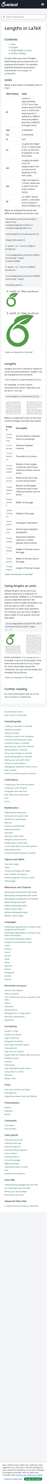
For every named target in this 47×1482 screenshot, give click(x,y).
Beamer (8, 1107)
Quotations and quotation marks (18, 942)
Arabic (7, 945)
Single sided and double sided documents (22, 1055)
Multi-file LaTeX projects (15, 1016)
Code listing (10, 1065)
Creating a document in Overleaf (18, 726)
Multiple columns (12, 1058)
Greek (7, 959)
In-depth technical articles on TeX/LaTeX (21, 1206)
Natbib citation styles (13, 909)
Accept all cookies (33, 1479)
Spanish (8, 979)
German (8, 955)
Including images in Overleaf (17, 743)
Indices (8, 1003)
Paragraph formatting (14, 1041)
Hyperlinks (9, 1020)
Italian (7, 962)
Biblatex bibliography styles (16, 912)
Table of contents (12, 994)
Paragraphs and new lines (16, 791)
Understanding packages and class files (21, 1185)
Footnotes (9, 1075)
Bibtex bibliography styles (15, 902)
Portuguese (9, 972)
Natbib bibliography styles (16, 905)
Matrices (8, 822)
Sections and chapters (14, 990)
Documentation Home (14, 712)
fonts (19, 70)
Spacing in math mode (14, 836)
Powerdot (8, 1111)
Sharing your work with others (17, 760)
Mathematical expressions (16, 812)
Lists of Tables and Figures (16, 874)
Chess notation (11, 1153)
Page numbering (12, 1038)
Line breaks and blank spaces (17, 1044)
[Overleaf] (10, 4)
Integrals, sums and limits (16, 839)
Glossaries (9, 1006)
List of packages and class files (17, 1188)
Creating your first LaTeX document (19, 784)
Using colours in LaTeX (14, 1071)
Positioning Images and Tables (17, 871)
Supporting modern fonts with (21, 1096)
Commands (9, 1125)
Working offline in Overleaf (16, 750)
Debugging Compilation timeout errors (21, 766)
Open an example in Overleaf (19, 352)
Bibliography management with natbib (21, 895)
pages (26, 70)
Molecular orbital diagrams (16, 1150)
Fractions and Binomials (15, 826)
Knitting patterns (12, 1157)
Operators (9, 833)
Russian (8, 976)
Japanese (8, 966)
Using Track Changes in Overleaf (18, 753)
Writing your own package (16, 1191)
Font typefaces (11, 1093)
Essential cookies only (13, 1479)
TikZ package (10, 881)
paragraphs (10, 73)
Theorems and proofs (14, 1140)
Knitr (7, 1170)
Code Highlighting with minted (18, 1068)
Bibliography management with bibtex (21, 892)
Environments (10, 1129)
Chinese (8, 949)
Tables (7, 867)
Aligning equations (13, 829)
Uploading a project (13, 729)
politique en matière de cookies (29, 1475)
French (7, 952)
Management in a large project (18, 1013)
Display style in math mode (16, 843)
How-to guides (11, 770)
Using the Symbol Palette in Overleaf (20, 853)
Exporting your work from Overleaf (19, 746)
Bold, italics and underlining (16, 794)
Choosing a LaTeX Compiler (16, 788)
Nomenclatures (11, 1010)
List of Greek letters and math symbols (21, 846)
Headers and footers (13, 1034)
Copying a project (12, 733)
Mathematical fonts (13, 849)
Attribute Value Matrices (15, 1173)
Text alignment (11, 1048)
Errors (7, 801)
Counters (8, 1061)
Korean (8, 969)
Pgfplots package (12, 1163)
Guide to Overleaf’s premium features (20, 773)
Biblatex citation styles (14, 915)
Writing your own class (14, 1195)
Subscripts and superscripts (16, 816)
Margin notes (10, 1078)
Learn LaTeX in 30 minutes (16, 715)
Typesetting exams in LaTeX (16, 1167)
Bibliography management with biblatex (21, 899)
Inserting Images (32, 663)
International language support (18, 939)
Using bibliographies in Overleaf (18, 756)
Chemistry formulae (13, 1143)
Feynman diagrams (13, 1146)
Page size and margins (14, 1051)
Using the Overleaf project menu (18, 740)
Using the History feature (15, 763)
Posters (8, 1114)
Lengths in (11, 1031)
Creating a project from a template (19, 736)
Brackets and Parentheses (15, 819)
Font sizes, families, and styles (17, 1089)
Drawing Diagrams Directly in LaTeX (20, 877)
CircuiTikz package (12, 1160)
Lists (6, 798)
